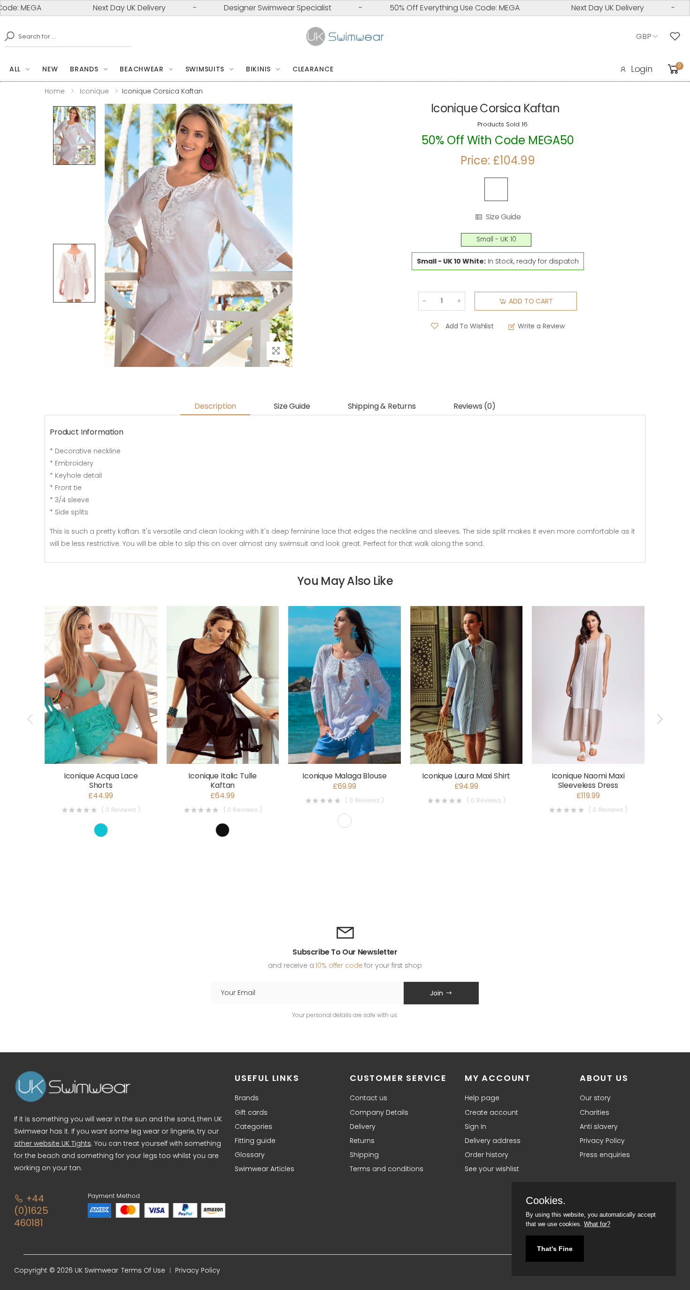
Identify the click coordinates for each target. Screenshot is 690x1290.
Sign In (475, 1126)
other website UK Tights (52, 1143)
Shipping (364, 1154)
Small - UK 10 (496, 239)
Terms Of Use (143, 1270)
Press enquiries (605, 1154)
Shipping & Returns (382, 406)
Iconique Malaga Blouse (344, 775)
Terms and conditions (386, 1168)
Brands (84, 69)
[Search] (7, 36)
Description (215, 406)
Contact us (368, 1098)
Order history (486, 1154)
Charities (594, 1112)
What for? (597, 1224)
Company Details (379, 1112)
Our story (595, 1098)
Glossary (250, 1154)
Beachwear (141, 69)
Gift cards (251, 1112)
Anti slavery (599, 1126)
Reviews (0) (474, 406)
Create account (491, 1112)
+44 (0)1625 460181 (31, 1210)
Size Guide (503, 217)
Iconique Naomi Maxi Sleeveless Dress (588, 780)
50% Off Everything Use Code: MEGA (423, 7)
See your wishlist (492, 1168)
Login (641, 69)
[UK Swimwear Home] (345, 36)
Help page (482, 1098)
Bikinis (258, 69)
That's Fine (555, 1248)
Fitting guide (255, 1140)
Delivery (363, 1126)
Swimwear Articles (264, 1168)
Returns (362, 1140)
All (15, 69)
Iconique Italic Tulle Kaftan (222, 780)
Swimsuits (204, 69)
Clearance (312, 69)
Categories (253, 1126)
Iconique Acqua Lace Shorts (101, 780)
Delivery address (493, 1140)
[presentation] (31, 719)
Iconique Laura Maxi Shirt (466, 775)
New (50, 69)
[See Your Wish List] (677, 36)
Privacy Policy (602, 1140)
